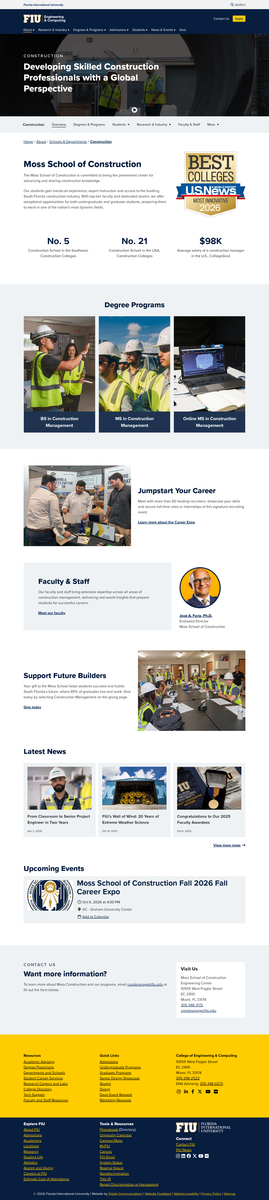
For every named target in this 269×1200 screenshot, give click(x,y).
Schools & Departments (68, 141)
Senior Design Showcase (120, 1078)
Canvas (106, 1151)
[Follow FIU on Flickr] (207, 1155)
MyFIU (105, 1146)
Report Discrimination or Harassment (129, 1184)
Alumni (105, 1083)
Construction (33, 124)
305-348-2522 (188, 1078)
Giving (105, 1089)
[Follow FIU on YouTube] (201, 1155)
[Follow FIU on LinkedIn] (184, 1155)
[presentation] (50, 895)
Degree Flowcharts (39, 1067)
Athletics (31, 1162)
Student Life (33, 1157)
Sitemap (230, 1193)
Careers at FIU (35, 1173)
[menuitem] (28, 29)
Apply (239, 18)
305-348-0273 (211, 1083)
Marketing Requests (115, 1100)
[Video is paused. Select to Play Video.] (134, 110)
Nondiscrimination (114, 1173)
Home (28, 141)
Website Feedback (158, 1193)
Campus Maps (111, 1140)
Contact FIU (185, 1144)
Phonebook (109, 1129)
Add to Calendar (95, 916)
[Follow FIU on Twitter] (195, 1155)
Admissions (109, 1061)
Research (31, 1151)
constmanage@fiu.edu (145, 984)
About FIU (32, 1129)
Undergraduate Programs (120, 1067)
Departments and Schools (44, 1072)
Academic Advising (39, 1061)
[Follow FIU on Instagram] (178, 1155)
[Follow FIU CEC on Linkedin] (186, 1091)
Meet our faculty (51, 612)
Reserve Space (112, 1168)
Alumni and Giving (38, 1168)
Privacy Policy (211, 1193)
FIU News (183, 1149)
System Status (111, 1162)
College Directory (38, 1089)
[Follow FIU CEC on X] (200, 1091)
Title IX (105, 1179)
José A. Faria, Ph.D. (196, 615)
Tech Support (34, 1094)
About (41, 141)
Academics (32, 1140)
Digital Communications (125, 1193)
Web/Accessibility (186, 1193)
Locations (31, 1146)
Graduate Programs (115, 1072)
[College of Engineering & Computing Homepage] (44, 19)
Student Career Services (43, 1078)
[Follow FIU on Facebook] (190, 1155)
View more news (227, 845)
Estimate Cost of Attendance (46, 1179)
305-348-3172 (192, 1005)
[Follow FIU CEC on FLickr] (216, 1091)
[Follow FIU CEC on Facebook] (193, 1091)
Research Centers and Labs (46, 1083)
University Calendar (116, 1135)
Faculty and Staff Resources (46, 1100)
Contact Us (221, 18)
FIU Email (107, 1157)
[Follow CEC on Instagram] (179, 1091)
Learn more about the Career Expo (166, 522)
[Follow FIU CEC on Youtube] (208, 1091)
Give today (32, 707)
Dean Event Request (116, 1094)
